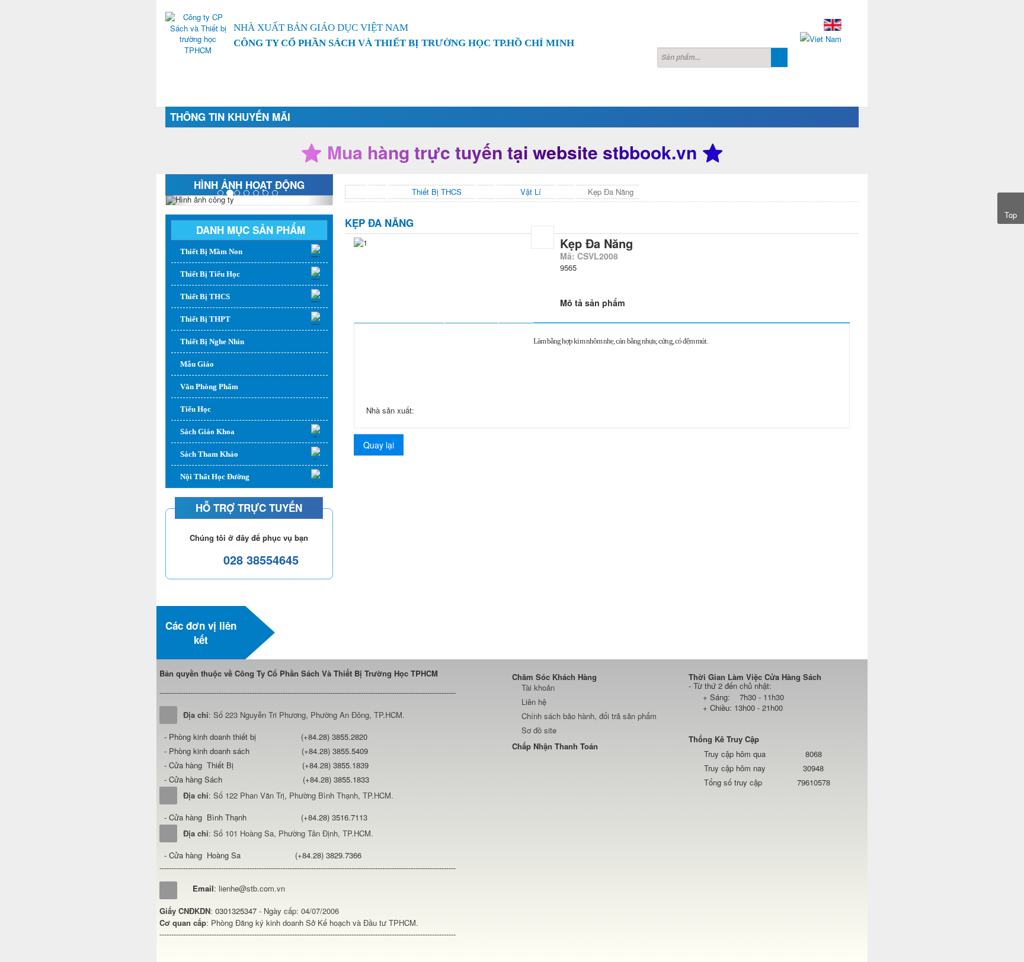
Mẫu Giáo (197, 364)
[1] (542, 237)
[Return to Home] (356, 192)
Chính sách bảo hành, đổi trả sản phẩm (589, 716)
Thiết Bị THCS (205, 296)
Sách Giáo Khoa (207, 431)
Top (1010, 214)
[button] (178, 200)
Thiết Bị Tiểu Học (210, 274)
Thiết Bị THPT (205, 319)
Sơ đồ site (538, 730)
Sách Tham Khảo (209, 454)
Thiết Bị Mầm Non (211, 251)
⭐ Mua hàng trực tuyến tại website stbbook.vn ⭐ (512, 152)
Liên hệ (533, 701)
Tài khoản (538, 687)
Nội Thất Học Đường (214, 476)
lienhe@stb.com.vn (252, 888)
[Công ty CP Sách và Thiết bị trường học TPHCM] (198, 34)
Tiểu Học (195, 409)
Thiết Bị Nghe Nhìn (212, 341)
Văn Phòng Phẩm (209, 386)
